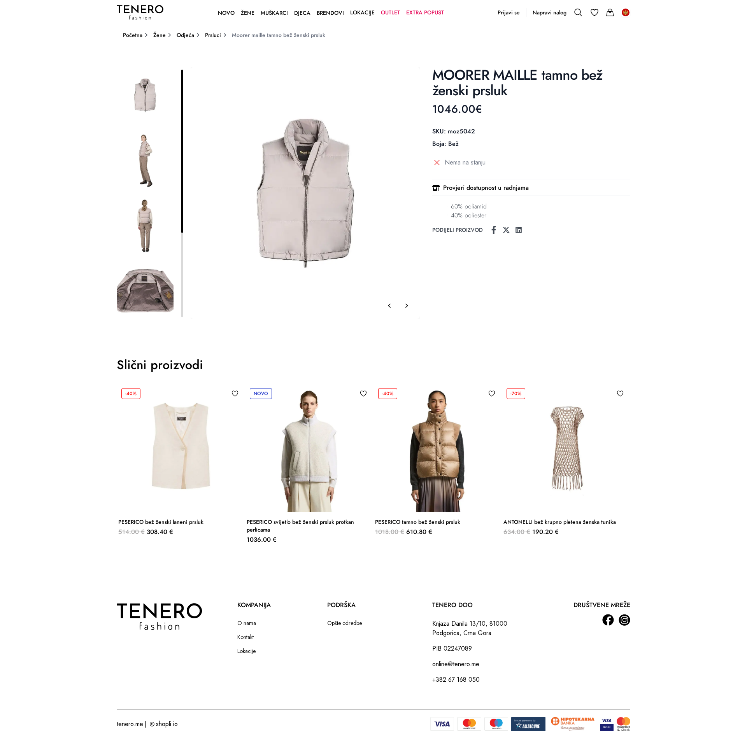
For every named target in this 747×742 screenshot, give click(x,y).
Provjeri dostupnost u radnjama (486, 187)
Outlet (390, 12)
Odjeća (185, 35)
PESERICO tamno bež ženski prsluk (417, 522)
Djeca (302, 13)
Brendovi (330, 13)
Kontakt (245, 637)
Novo (226, 13)
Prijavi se (509, 12)
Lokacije (362, 12)
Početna (132, 35)
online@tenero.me (455, 664)
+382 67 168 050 (456, 679)
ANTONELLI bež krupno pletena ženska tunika (559, 522)
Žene (247, 13)
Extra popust (425, 12)
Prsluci (213, 35)
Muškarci (274, 13)
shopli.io (167, 723)
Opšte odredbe (344, 623)
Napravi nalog (549, 12)
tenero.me (130, 723)
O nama (246, 623)
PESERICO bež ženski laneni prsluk (160, 522)
